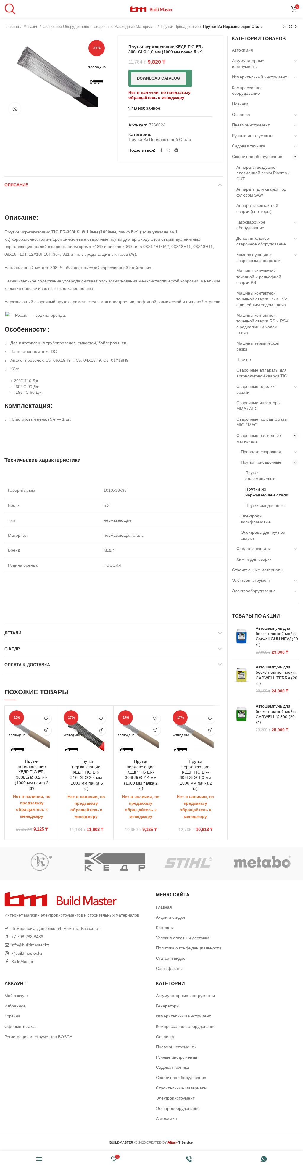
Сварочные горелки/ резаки (256, 389)
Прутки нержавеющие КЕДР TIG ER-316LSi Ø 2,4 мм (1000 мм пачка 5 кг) (86, 775)
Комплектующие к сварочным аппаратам (258, 257)
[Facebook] (161, 150)
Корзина (12, 1016)
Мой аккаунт (16, 995)
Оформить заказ (20, 1026)
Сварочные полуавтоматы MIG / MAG (261, 422)
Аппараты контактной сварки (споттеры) (257, 208)
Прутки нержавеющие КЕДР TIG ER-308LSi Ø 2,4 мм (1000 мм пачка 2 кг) (141, 775)
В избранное (147, 108)
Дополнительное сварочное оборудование (261, 241)
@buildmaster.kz (26, 953)
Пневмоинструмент (251, 125)
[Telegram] (176, 150)
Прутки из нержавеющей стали (233, 26)
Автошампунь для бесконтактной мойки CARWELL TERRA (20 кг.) (276, 675)
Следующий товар (296, 27)
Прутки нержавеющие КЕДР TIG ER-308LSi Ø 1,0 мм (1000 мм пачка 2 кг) (195, 775)
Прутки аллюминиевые (260, 475)
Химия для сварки (254, 559)
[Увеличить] (15, 109)
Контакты (165, 927)
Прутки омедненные (265, 505)
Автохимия (242, 50)
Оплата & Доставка (27, 664)
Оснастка (241, 114)
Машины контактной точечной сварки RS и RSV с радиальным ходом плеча (262, 324)
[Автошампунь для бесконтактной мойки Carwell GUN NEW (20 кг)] (241, 640)
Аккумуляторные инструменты (248, 63)
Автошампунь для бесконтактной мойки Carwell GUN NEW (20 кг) (277, 636)
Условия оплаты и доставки (182, 937)
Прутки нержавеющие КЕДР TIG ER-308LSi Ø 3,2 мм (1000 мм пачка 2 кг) (32, 774)
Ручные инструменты (252, 135)
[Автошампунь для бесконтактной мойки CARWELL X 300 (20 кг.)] (241, 718)
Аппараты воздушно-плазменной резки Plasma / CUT (262, 173)
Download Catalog (158, 78)
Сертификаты (169, 968)
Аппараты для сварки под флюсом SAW (261, 192)
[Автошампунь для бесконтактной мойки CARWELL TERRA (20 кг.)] (241, 679)
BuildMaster (22, 961)
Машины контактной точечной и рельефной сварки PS (258, 277)
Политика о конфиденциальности (188, 948)
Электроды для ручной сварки (263, 535)
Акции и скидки (170, 917)
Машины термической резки (257, 346)
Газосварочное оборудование (250, 225)
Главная (11, 26)
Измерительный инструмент (259, 77)
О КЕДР (12, 649)
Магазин (30, 26)
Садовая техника (248, 146)
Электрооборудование (254, 591)
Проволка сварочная (261, 451)
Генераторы (167, 1006)
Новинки (240, 104)
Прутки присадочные (180, 26)
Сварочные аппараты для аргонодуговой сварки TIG (261, 373)
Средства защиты (253, 548)
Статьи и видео (171, 958)
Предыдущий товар (284, 27)
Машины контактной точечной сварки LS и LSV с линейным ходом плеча (261, 299)
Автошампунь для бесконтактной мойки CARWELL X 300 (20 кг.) (276, 714)
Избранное (15, 1006)
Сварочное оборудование (66, 26)
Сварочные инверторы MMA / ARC (258, 405)
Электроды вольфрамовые (256, 519)
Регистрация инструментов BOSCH (38, 1036)
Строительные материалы (257, 570)
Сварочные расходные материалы (125, 26)
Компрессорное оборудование (247, 90)
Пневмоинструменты (176, 1046)
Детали (12, 633)
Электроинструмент (251, 580)
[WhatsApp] (168, 150)
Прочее (243, 359)
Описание (16, 184)
